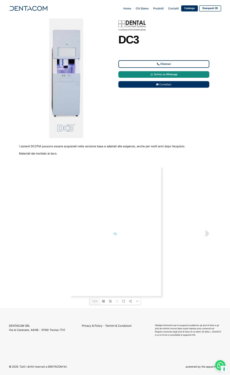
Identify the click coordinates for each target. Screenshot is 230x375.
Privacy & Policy (92, 325)
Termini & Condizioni (118, 325)
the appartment (211, 366)
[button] (220, 365)
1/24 (94, 301)
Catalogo (189, 8)
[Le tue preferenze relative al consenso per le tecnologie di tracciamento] (224, 369)
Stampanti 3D (210, 8)
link (194, 335)
